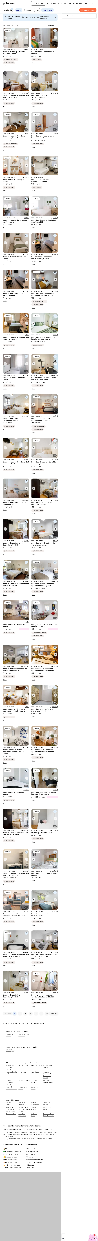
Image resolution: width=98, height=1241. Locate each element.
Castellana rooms (34, 1088)
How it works (57, 3)
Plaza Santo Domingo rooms (10, 1067)
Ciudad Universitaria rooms (10, 1082)
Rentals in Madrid (9, 1035)
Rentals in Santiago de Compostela (10, 1109)
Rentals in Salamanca (35, 1104)
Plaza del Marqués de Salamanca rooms (47, 1075)
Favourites (67, 3)
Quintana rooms (34, 1081)
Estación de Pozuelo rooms (36, 1073)
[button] (87, 3)
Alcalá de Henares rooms (11, 1088)
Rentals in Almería (34, 1108)
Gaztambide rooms (22, 1088)
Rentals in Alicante (21, 1104)
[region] (79, 626)
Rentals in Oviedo (46, 1104)
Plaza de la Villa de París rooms (11, 1073)
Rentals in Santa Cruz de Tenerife (48, 1115)
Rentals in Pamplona (22, 1115)
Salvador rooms (24, 1080)
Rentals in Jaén (11, 1114)
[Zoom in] (63, 1235)
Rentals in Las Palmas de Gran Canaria (24, 1109)
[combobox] (79, 16)
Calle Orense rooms (22, 1073)
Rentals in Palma (34, 1115)
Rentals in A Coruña (47, 1108)
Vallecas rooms (36, 1065)
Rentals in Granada (9, 1104)
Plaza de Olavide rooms (48, 1081)
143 (47, 1013)
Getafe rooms (23, 1065)
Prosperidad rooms (47, 1066)
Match (49, 3)
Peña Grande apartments (10, 1051)
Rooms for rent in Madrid (23, 1035)
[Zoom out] (63, 1238)
